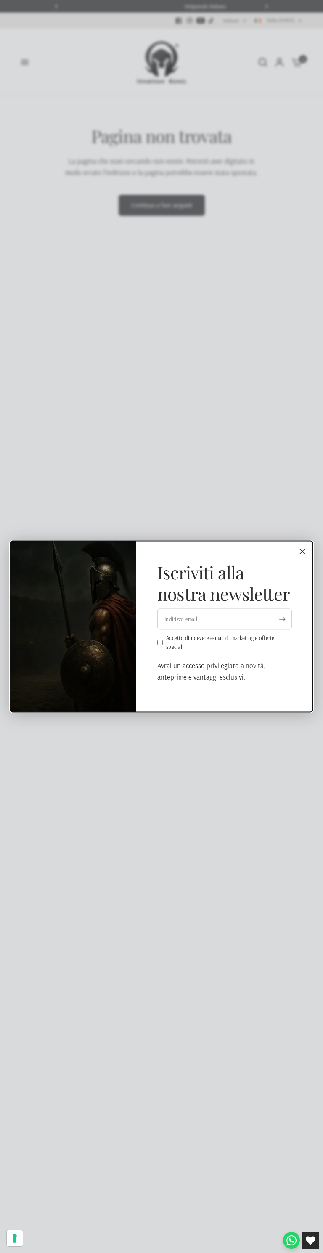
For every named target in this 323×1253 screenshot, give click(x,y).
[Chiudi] (302, 551)
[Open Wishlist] (310, 1240)
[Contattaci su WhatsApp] (291, 1240)
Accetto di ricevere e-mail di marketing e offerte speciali (220, 642)
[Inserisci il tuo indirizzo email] (282, 619)
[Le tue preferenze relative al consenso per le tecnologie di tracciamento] (15, 1238)
